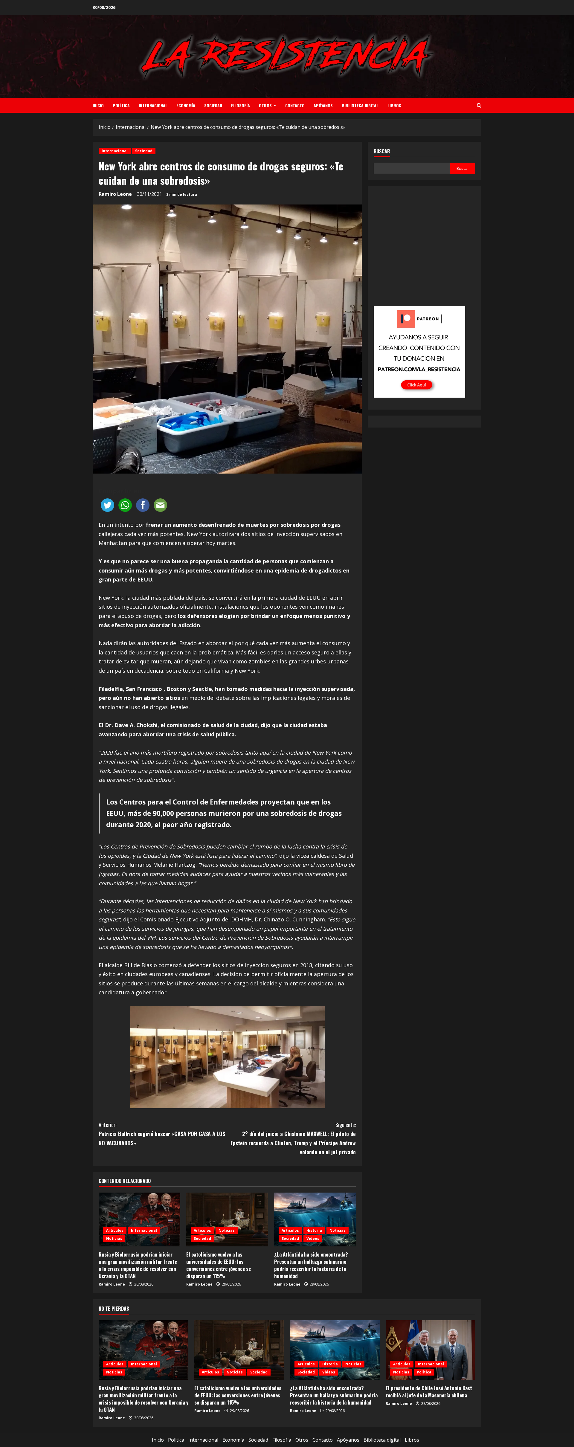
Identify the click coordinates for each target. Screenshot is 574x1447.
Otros (265, 105)
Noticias (114, 1238)
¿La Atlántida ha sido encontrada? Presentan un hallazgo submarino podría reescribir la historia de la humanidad (311, 1265)
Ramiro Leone (115, 194)
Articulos (114, 1230)
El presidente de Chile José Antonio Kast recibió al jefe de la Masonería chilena (429, 1391)
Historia (314, 1230)
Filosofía (240, 105)
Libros (394, 105)
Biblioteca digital (360, 105)
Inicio (98, 105)
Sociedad (213, 105)
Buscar (382, 151)
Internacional (153, 105)
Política (121, 105)
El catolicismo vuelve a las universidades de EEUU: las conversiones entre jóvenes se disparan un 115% (218, 1265)
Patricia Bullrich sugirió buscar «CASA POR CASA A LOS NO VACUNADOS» (162, 1134)
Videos (312, 1238)
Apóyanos (323, 105)
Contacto (295, 105)
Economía (185, 105)
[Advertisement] (424, 250)
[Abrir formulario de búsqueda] (479, 105)
